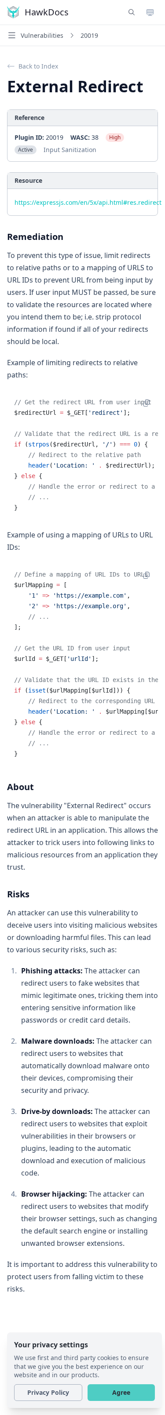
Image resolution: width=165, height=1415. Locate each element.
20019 (89, 35)
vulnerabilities (42, 35)
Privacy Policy (48, 1392)
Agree (121, 1392)
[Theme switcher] (150, 12)
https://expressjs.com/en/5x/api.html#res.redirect (88, 202)
